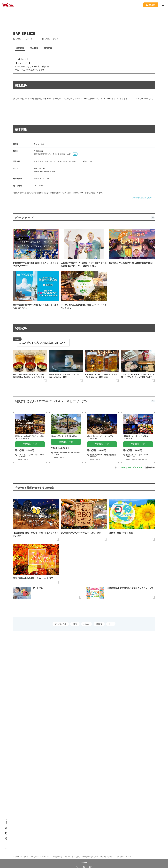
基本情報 (21, 129)
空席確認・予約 (30, 444)
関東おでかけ (35, 857)
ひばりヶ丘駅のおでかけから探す (87, 857)
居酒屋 (99, 624)
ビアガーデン (139, 467)
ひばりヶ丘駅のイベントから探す (111, 857)
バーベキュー (125, 467)
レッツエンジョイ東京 (20, 857)
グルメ (87, 624)
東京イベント (69, 857)
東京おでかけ (57, 857)
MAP (75, 154)
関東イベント (46, 857)
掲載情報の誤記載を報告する (143, 197)
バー (111, 624)
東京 (75, 624)
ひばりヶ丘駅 (61, 624)
